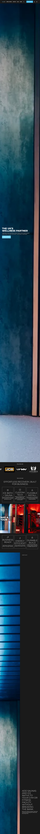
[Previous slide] (1, 518)
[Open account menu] (34, 2)
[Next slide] (39, 518)
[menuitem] (20, 1)
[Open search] (24, 2)
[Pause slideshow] (17, 532)
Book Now (29, 1)
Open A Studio (6, 236)
